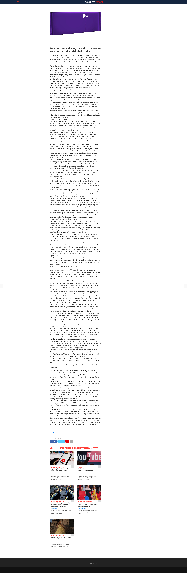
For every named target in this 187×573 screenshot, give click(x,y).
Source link (53, 432)
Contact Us (92, 563)
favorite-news (55, 508)
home (97, 563)
